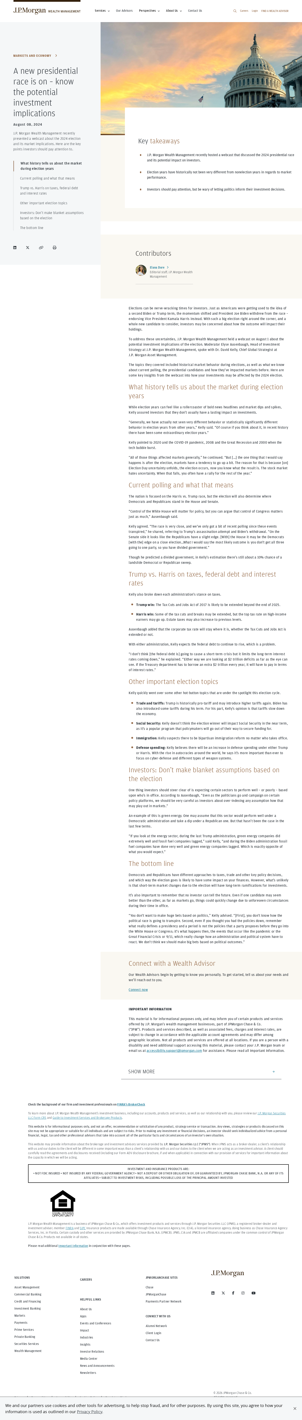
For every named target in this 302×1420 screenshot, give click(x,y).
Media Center (88, 1358)
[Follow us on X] (223, 1293)
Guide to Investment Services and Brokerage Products (87, 1117)
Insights (85, 1344)
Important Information (73, 1246)
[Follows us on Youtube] (254, 1293)
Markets (19, 1315)
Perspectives (147, 10)
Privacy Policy (89, 1411)
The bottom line (32, 228)
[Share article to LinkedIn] (15, 247)
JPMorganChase (156, 1294)
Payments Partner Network (164, 1301)
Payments (20, 1322)
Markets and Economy (32, 55)
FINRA (70, 1228)
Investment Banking (27, 1308)
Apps (83, 1316)
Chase (149, 1287)
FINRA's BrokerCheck (131, 1104)
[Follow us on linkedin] (212, 1293)
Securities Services (26, 1344)
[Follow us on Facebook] (233, 1293)
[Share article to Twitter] (28, 247)
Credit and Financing (27, 1301)
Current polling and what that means (47, 178)
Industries (86, 1337)
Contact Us (195, 10)
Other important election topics (43, 203)
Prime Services (24, 1329)
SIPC (83, 1228)
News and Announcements (97, 1365)
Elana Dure (157, 267)
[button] (295, 1408)
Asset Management (27, 1287)
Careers (244, 10)
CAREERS (86, 1279)
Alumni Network (156, 1326)
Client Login (153, 1333)
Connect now (138, 990)
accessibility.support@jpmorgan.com (174, 1051)
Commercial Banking (27, 1294)
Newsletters (88, 1373)
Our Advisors (124, 10)
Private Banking (24, 1337)
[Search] (235, 11)
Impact (84, 1330)
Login (255, 10)
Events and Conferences (95, 1323)
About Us (172, 10)
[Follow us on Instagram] (243, 1293)
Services (100, 10)
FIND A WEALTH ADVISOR (275, 11)
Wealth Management (28, 1351)
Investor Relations (92, 1351)
